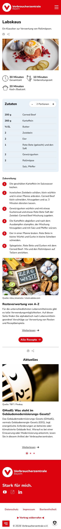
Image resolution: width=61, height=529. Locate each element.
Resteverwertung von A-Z (20, 304)
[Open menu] (5, 524)
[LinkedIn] (20, 492)
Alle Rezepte (29, 339)
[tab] (27, 453)
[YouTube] (5, 492)
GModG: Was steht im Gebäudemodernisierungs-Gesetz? (26, 412)
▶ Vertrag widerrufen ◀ (30, 517)
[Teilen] (8, 34)
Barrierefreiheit (48, 509)
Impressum (29, 509)
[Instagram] (12, 492)
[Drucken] (3, 34)
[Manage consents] (54, 522)
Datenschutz (11, 509)
